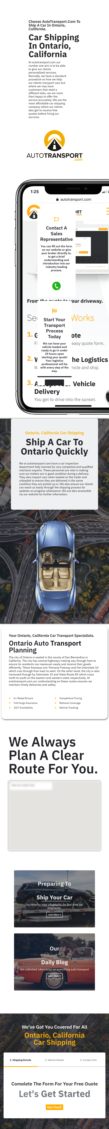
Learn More (53, 914)
